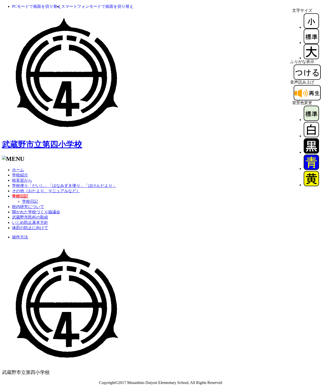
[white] (311, 136)
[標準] (311, 42)
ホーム (18, 170)
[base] (311, 119)
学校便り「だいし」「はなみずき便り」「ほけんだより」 (64, 185)
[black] (311, 152)
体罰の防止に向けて (30, 228)
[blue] (311, 168)
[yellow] (311, 185)
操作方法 (20, 237)
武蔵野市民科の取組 (30, 217)
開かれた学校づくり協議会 (36, 212)
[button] (36, 6)
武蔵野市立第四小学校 (42, 144)
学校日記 (30, 201)
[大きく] (311, 58)
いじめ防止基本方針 (30, 222)
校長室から (22, 180)
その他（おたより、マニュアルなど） (46, 191)
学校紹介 (20, 175)
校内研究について (28, 207)
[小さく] (311, 27)
